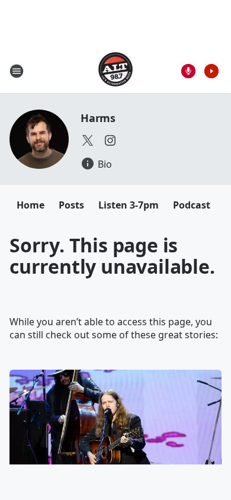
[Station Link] (115, 71)
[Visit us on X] (88, 140)
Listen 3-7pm (128, 204)
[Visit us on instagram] (110, 140)
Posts (71, 204)
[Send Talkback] (188, 71)
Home (30, 204)
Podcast (191, 204)
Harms (98, 118)
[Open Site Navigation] (16, 71)
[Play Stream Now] (211, 71)
